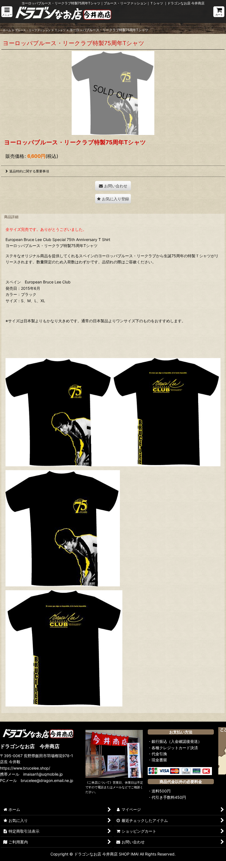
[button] (6, 11)
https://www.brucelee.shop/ (25, 768)
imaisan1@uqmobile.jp (43, 774)
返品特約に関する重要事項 (29, 171)
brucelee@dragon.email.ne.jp (47, 780)
